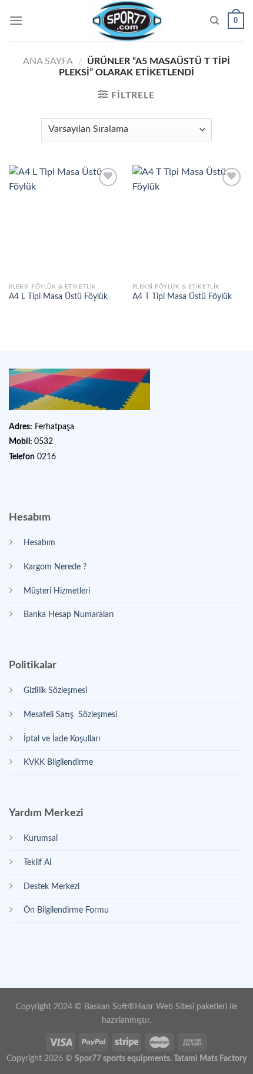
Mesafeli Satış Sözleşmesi (70, 714)
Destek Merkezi (51, 886)
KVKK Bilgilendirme (58, 762)
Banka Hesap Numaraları (69, 614)
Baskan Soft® (109, 1006)
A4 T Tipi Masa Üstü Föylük (182, 297)
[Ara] (214, 20)
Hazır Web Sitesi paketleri (181, 1006)
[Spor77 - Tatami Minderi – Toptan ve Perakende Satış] (127, 20)
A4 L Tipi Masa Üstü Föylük (58, 297)
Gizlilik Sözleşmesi (55, 690)
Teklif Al (37, 862)
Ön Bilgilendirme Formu (66, 910)
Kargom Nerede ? (55, 566)
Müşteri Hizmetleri (57, 590)
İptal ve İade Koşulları (62, 738)
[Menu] (16, 20)
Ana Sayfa (48, 61)
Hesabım (39, 542)
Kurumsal (41, 838)
